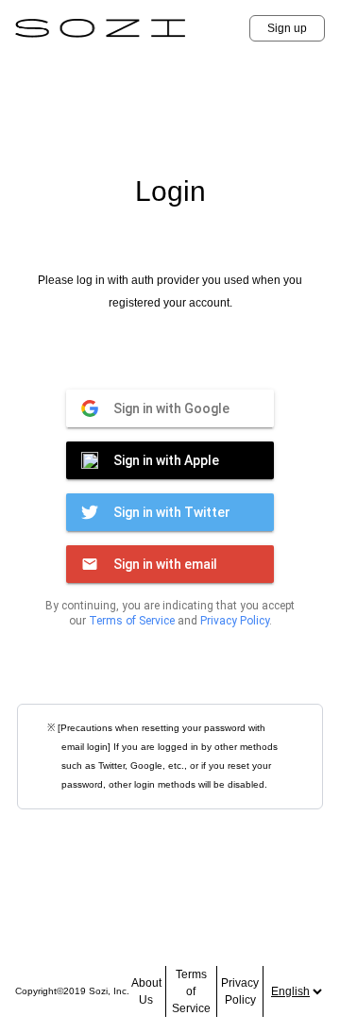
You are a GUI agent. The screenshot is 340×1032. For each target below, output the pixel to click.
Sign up (287, 28)
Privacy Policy (234, 620)
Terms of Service (132, 620)
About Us (146, 991)
